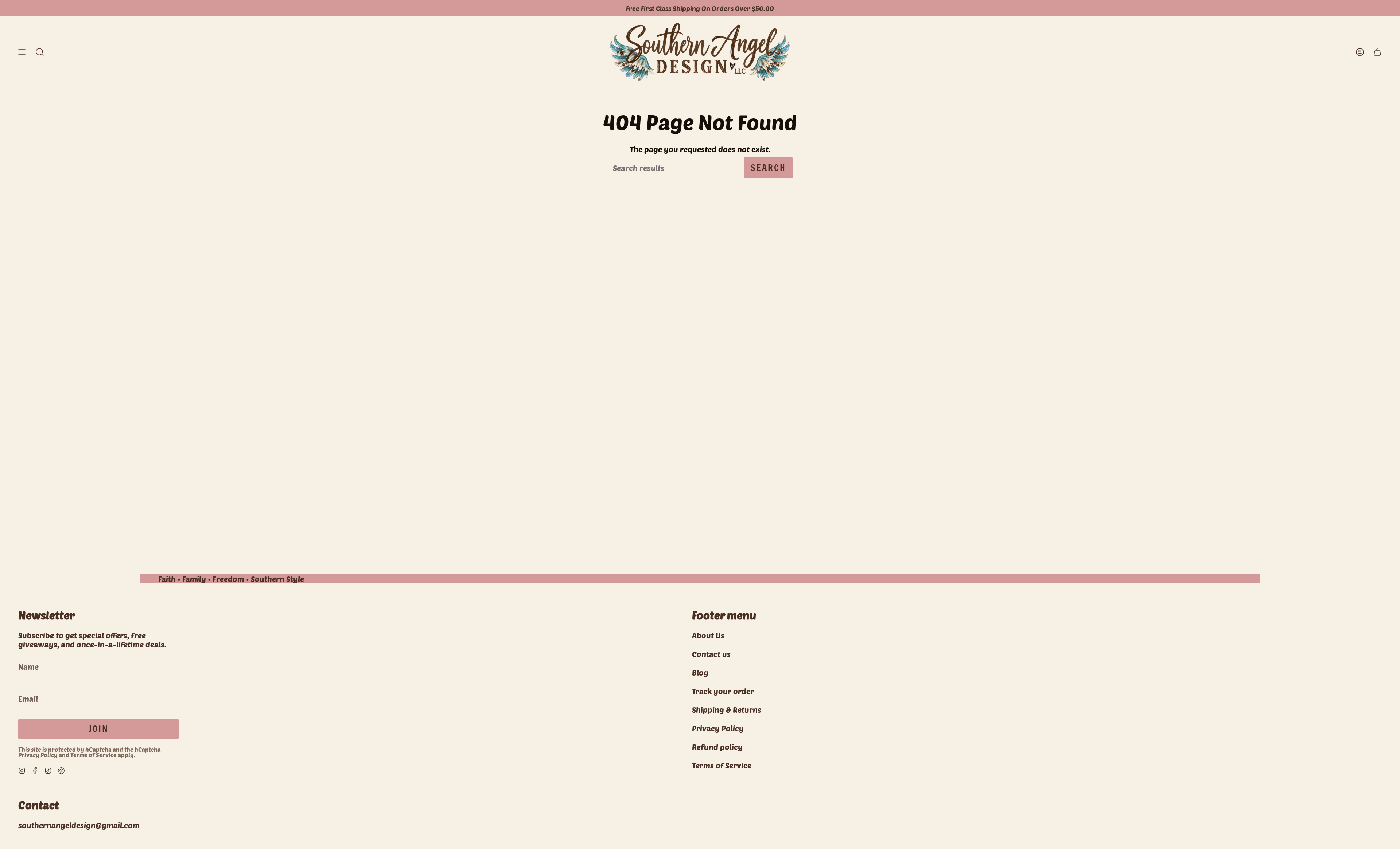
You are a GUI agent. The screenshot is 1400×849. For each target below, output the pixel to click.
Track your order (723, 691)
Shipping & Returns (726, 709)
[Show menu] (21, 51)
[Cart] (1377, 51)
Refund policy (717, 746)
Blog (700, 672)
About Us (708, 635)
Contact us (711, 653)
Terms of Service (93, 754)
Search (768, 167)
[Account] (1360, 51)
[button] (39, 51)
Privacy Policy (38, 754)
